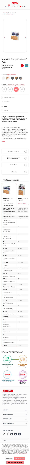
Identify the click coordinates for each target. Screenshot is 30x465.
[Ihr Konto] (18, 6)
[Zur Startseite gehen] (15, 3)
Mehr (3, 141)
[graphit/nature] (16, 78)
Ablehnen (9, 458)
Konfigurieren (19, 458)
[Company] (5, 6)
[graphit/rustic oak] (20, 78)
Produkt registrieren (9, 97)
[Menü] (25, 6)
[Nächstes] (25, 36)
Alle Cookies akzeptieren (15, 462)
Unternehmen (8, 414)
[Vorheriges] (4, 36)
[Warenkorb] (14, 6)
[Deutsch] (21, 6)
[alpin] (3, 78)
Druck (5, 106)
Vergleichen (7, 101)
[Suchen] (12, 6)
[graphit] (12, 78)
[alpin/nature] (8, 78)
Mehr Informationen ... (21, 453)
